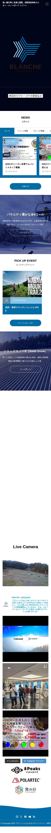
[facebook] (25, 816)
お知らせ (25, 186)
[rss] (34, 817)
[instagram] (17, 817)
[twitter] (21, 817)
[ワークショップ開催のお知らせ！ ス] (25, 734)
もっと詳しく (25, 369)
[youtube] (30, 817)
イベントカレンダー (25, 323)
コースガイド (25, 232)
